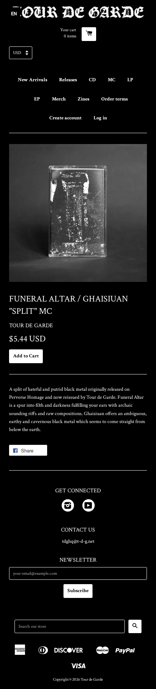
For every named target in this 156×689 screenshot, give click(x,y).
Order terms (114, 99)
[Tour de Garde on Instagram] (68, 507)
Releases (68, 80)
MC (111, 80)
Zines (83, 99)
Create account (65, 118)
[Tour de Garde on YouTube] (88, 507)
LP (130, 80)
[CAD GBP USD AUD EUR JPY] (78, 54)
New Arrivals (32, 80)
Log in (100, 118)
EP (37, 99)
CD (92, 80)
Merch (59, 99)
